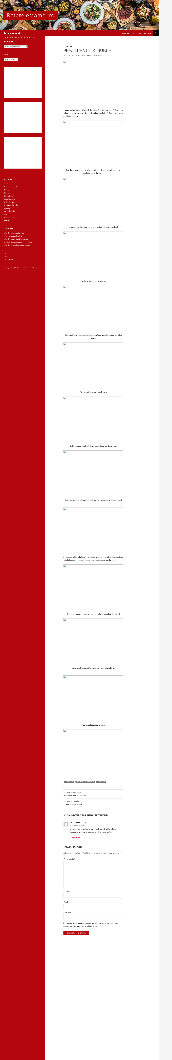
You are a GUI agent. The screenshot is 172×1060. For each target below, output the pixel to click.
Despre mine (136, 33)
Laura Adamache (9, 211)
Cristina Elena (8, 196)
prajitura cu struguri (85, 782)
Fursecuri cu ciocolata (72, 803)
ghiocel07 (81, 55)
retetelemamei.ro (22, 268)
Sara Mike (7, 220)
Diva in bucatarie (9, 199)
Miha (5, 214)
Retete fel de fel (9, 217)
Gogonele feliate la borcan (74, 793)
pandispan (69, 782)
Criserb (6, 190)
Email (66, 902)
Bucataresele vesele (11, 187)
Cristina (6, 193)
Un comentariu (95, 55)
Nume (66, 891)
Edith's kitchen (9, 202)
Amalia (6, 184)
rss (8, 253)
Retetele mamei (12, 33)
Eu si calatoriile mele (11, 205)
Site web (67, 912)
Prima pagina (124, 33)
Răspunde (76, 838)
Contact (147, 33)
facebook (10, 259)
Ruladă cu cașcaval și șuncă (21, 245)
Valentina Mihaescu (78, 823)
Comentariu (69, 859)
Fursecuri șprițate (18, 233)
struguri (101, 782)
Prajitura (67, 46)
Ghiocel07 (7, 208)
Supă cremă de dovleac (20, 239)
